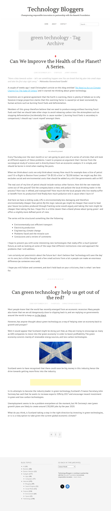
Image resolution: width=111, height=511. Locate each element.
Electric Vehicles (28, 471)
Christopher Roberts (72, 303)
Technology (27, 499)
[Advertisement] (55, 382)
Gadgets (26, 474)
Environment (29, 494)
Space (27, 496)
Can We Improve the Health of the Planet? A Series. (55, 64)
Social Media (29, 489)
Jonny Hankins (70, 73)
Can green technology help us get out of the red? (55, 295)
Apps (27, 476)
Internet (25, 481)
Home (46, 24)
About (54, 24)
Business (26, 469)
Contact (63, 24)
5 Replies (58, 73)
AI (23, 466)
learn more (77, 477)
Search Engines (30, 486)
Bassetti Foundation (70, 475)
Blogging (28, 484)
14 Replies (55, 303)
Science (25, 491)
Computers (28, 479)
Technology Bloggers (55, 9)
